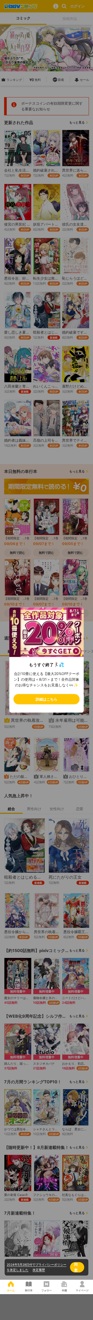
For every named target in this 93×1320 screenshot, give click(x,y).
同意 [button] (76, 1267)
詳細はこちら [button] (46, 699)
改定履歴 (39, 1270)
